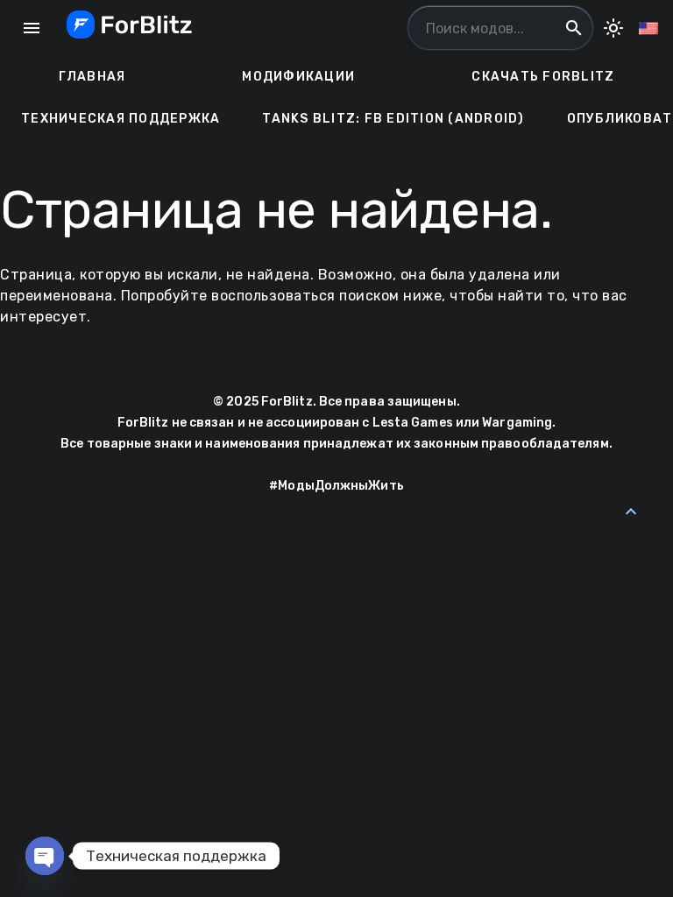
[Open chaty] (44, 856)
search (573, 28)
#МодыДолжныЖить (336, 485)
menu (31, 28)
